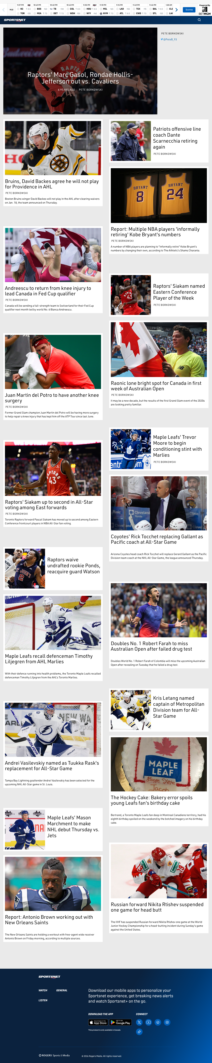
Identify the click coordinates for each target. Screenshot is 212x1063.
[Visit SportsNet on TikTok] (139, 1031)
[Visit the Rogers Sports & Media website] (54, 1055)
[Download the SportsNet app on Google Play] (120, 1022)
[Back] (3, 9)
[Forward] (176, 9)
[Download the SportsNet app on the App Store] (98, 1022)
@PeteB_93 (170, 39)
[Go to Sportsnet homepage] (15, 20)
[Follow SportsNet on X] (139, 1022)
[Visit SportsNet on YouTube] (148, 1022)
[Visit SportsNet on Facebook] (158, 1022)
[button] (199, 20)
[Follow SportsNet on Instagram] (167, 1022)
